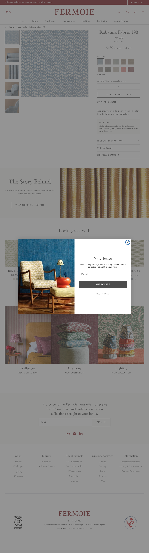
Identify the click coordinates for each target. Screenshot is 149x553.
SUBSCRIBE (102, 284)
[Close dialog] (127, 242)
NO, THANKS (102, 294)
